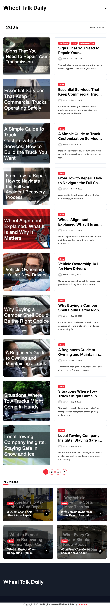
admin (65, 59)
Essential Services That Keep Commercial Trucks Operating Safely (80, 94)
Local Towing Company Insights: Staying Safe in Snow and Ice (79, 440)
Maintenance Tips (87, 43)
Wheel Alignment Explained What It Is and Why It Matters (79, 224)
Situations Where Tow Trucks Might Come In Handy (77, 396)
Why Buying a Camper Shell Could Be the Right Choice (79, 310)
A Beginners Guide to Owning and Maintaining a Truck (79, 354)
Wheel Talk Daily (25, 7)
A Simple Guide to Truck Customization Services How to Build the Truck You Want (79, 141)
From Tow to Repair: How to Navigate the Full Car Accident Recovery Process (80, 185)
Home (74, 43)
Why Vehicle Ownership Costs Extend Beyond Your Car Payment (76, 515)
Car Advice (63, 43)
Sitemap (83, 604)
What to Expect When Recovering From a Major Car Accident (21, 553)
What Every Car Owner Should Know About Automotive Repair (76, 553)
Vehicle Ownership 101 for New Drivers (78, 266)
